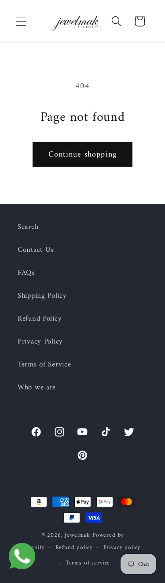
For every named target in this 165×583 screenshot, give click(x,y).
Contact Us (36, 250)
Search (28, 227)
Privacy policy (122, 547)
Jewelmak (77, 535)
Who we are (37, 387)
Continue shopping (82, 154)
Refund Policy (40, 318)
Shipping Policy (42, 296)
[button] (21, 21)
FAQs (26, 273)
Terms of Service (44, 364)
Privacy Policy (40, 341)
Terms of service (88, 563)
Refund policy (74, 547)
